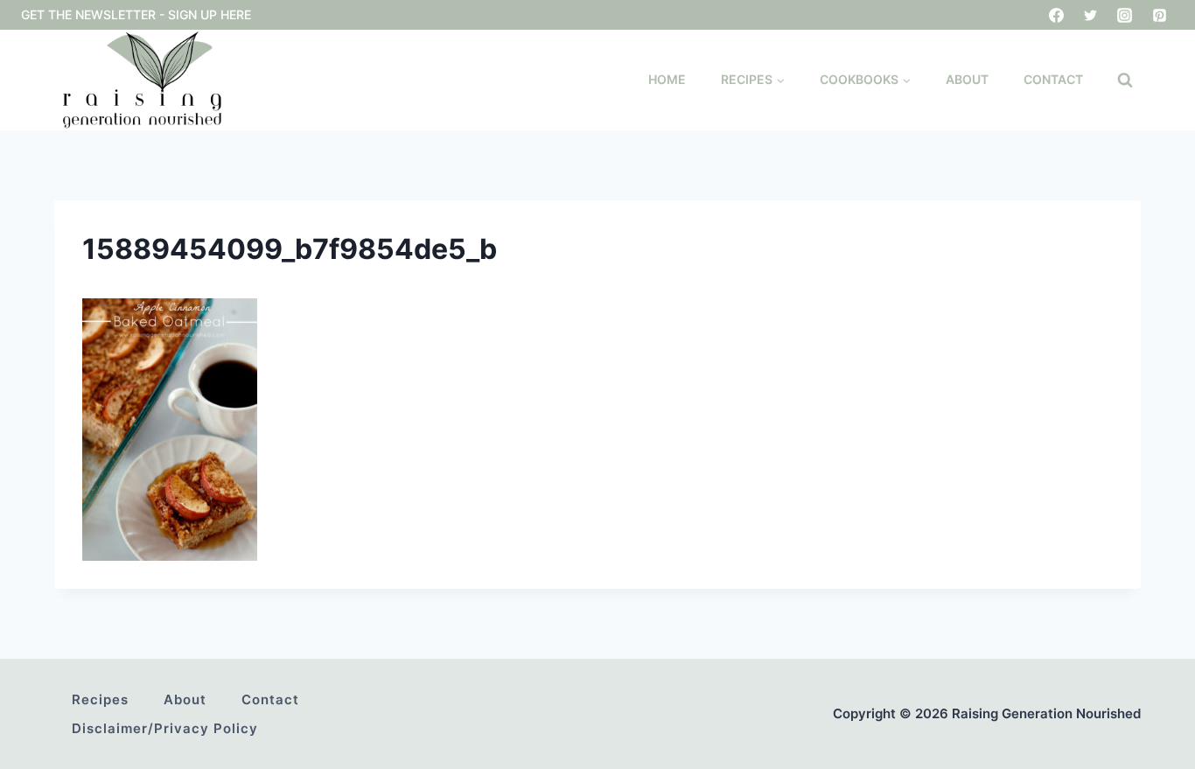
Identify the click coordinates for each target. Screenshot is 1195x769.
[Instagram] (1125, 15)
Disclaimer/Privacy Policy (165, 728)
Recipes (100, 699)
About (967, 79)
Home (667, 79)
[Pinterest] (1159, 15)
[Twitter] (1091, 15)
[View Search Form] (1125, 80)
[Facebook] (1057, 15)
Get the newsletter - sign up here (136, 14)
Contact (1053, 79)
